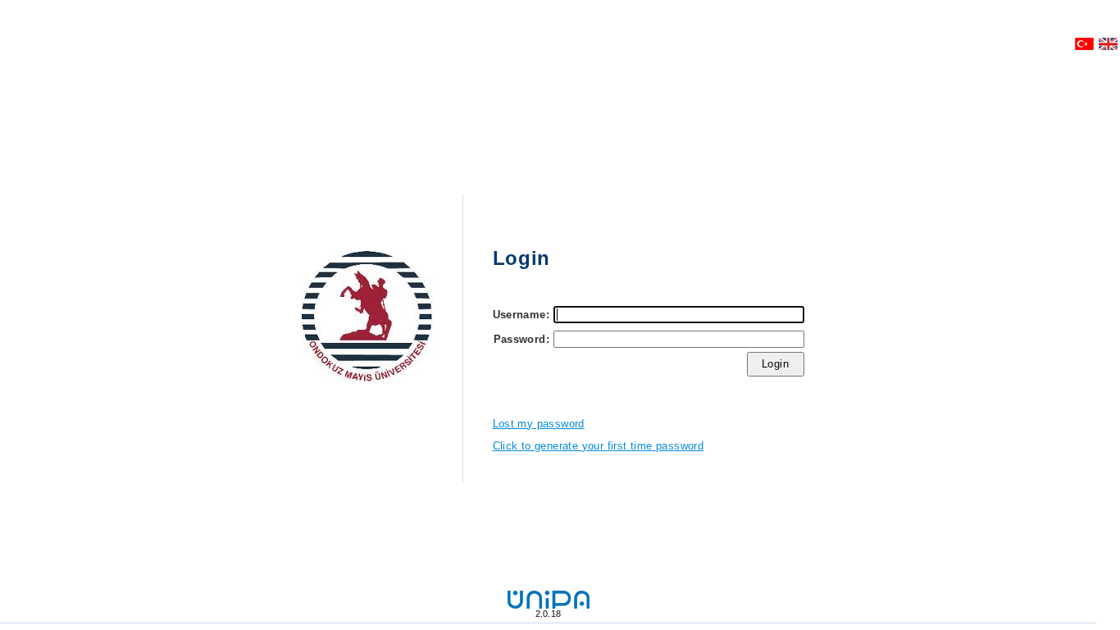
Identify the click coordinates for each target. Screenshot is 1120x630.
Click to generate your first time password (598, 446)
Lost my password (539, 424)
